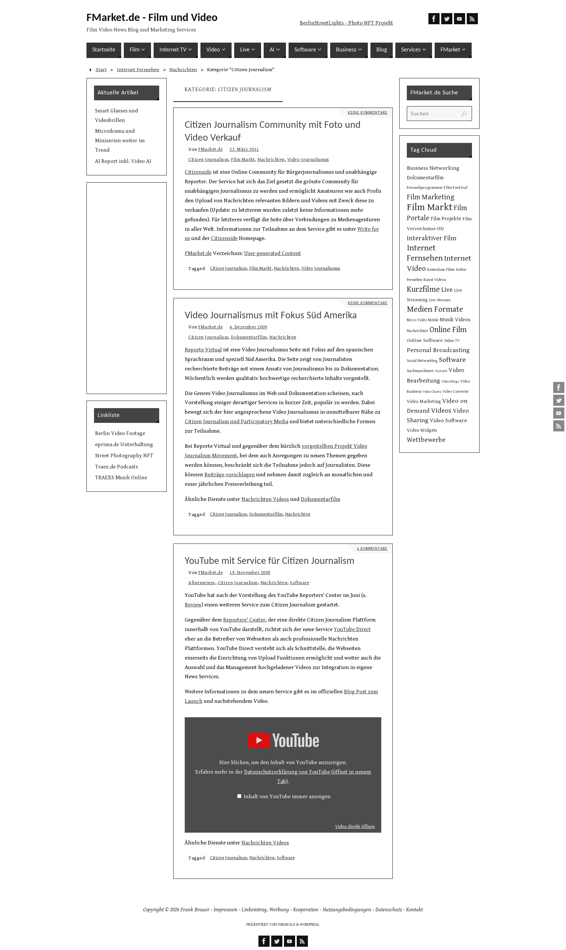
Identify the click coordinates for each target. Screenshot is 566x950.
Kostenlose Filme (441, 269)
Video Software (448, 420)
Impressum (225, 909)
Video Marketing (424, 401)
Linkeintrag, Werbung (265, 909)
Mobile (433, 320)
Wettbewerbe (426, 440)
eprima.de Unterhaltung (124, 444)
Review (193, 605)
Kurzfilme (423, 289)
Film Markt (243, 159)
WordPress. (310, 924)
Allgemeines (201, 582)
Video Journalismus (308, 159)
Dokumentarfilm (249, 337)
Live (447, 290)
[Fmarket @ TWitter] (558, 400)
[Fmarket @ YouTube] (558, 413)
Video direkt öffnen (355, 826)
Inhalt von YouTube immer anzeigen (287, 796)
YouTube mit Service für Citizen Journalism (269, 561)
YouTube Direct (352, 629)
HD (440, 228)
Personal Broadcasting (438, 350)
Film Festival (455, 187)
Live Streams (439, 300)
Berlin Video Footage (120, 433)
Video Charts (432, 392)
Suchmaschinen (420, 370)
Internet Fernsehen (138, 69)
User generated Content (272, 253)
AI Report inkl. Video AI (123, 161)
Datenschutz (388, 909)
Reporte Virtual (203, 349)
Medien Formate (435, 309)
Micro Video (417, 320)
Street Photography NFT (124, 455)
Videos (441, 410)
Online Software (425, 340)
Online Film (448, 329)
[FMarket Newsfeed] (558, 425)
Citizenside (198, 172)
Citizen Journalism (208, 159)
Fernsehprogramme (425, 187)
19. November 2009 (250, 572)
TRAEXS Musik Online (121, 477)
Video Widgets (422, 430)
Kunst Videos (435, 279)
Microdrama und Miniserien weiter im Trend (120, 140)
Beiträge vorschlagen (229, 474)
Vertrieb (441, 371)
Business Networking (433, 168)
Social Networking (422, 360)
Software (299, 582)
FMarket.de (210, 149)
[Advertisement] (126, 288)
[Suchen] (464, 114)
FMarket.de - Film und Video (151, 18)
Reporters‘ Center (244, 620)
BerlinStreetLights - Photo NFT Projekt (346, 23)
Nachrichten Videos (265, 499)
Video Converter (456, 391)
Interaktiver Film (432, 238)
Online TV (452, 341)
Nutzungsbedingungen (347, 909)
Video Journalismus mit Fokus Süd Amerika (271, 316)
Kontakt (414, 909)
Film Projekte (446, 219)
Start (101, 69)
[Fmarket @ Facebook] (558, 387)
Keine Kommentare (367, 112)
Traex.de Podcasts (116, 467)
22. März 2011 (244, 149)
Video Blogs (450, 382)
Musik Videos (455, 320)
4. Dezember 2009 (248, 327)
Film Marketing (431, 197)
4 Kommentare (372, 548)
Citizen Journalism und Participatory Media (236, 421)
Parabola (286, 924)
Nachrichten (183, 69)
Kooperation (305, 909)
